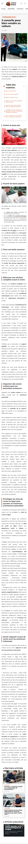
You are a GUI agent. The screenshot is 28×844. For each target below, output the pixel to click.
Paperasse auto (9, 17)
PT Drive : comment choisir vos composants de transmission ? (13, 788)
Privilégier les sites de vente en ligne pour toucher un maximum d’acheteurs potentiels (14, 111)
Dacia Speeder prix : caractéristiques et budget (13, 827)
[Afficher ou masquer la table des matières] (24, 86)
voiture (14, 69)
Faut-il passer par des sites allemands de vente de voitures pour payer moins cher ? (13, 812)
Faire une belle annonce (12, 97)
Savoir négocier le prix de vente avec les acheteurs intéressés (14, 116)
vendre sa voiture (17, 76)
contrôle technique (21, 216)
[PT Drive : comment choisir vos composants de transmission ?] (14, 776)
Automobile (7, 785)
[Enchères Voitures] (11, 3)
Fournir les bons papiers (12, 94)
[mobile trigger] (3, 3)
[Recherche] (21, 3)
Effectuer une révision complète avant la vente (14, 101)
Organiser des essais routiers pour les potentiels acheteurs (13, 106)
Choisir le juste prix (11, 91)
